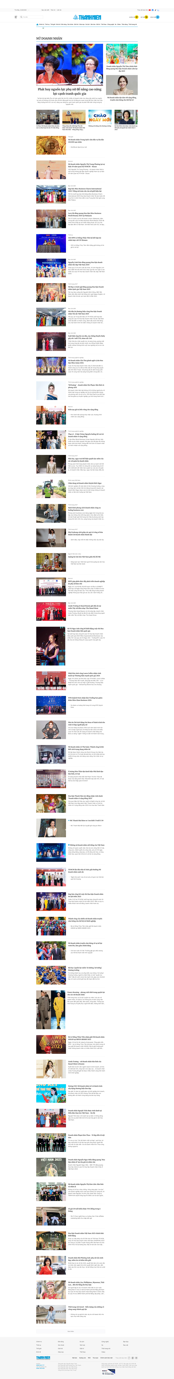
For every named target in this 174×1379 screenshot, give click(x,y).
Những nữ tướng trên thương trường (99, 126)
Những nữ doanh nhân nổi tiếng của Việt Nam (87, 845)
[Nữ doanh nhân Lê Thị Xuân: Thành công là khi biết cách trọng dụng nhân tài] (51, 754)
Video (119, 24)
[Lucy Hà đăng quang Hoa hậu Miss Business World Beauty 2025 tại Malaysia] (51, 219)
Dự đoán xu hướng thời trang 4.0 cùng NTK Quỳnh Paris (87, 706)
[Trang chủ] (37, 24)
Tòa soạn (95, 1358)
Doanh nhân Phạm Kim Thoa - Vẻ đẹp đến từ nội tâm (86, 1136)
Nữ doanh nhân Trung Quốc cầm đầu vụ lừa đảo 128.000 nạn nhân (86, 141)
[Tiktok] (155, 10)
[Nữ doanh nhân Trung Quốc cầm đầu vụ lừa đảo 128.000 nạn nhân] (51, 145)
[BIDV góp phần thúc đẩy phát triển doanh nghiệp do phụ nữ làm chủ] (51, 587)
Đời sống (64, 24)
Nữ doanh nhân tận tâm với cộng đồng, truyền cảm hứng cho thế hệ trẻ (121, 99)
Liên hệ (59, 10)
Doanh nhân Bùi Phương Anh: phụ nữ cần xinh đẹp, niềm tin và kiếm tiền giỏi (85, 1259)
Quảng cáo (82, 1358)
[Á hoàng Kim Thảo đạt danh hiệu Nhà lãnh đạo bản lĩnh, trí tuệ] (51, 779)
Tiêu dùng (125, 24)
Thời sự (47, 24)
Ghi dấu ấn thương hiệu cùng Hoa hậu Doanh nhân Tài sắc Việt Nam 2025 (85, 312)
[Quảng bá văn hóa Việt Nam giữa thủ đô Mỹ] (51, 562)
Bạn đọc (126, 1341)
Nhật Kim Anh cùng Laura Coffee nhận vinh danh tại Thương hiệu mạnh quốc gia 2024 (84, 674)
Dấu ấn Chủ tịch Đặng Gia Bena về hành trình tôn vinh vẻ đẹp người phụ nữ (86, 723)
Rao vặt (125, 1345)
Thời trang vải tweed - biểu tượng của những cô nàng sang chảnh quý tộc (86, 1308)
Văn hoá (82, 1345)
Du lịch (87, 24)
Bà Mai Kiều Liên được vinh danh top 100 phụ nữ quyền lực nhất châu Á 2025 (126, 127)
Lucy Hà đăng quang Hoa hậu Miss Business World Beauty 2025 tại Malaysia (84, 214)
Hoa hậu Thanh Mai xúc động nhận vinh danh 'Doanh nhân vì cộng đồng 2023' (85, 797)
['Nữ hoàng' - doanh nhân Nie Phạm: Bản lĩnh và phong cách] (51, 390)
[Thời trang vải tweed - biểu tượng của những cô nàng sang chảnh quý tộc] (51, 1314)
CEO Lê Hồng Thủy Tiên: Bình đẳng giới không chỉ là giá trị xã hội (87, 246)
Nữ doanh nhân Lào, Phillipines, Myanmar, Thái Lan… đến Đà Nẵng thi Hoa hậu (86, 1283)
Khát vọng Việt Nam (74, 480)
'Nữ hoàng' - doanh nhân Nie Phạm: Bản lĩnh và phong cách (86, 386)
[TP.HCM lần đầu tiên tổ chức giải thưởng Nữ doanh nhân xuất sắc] (51, 877)
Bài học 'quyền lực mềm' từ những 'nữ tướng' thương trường (85, 969)
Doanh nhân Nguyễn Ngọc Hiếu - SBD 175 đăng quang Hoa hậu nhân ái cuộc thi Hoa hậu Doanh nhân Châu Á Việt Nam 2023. (85, 1167)
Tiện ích (53, 10)
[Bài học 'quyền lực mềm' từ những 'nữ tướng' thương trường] (51, 975)
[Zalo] (158, 10)
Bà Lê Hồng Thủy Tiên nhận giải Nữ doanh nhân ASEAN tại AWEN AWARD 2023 (86, 927)
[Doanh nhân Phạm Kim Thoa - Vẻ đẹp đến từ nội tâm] (51, 1142)
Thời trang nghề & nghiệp (76, 357)
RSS (89, 1358)
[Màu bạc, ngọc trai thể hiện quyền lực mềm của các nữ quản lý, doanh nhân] (51, 464)
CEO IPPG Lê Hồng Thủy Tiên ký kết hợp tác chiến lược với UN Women (84, 239)
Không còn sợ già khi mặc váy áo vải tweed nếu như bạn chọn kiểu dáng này (87, 1315)
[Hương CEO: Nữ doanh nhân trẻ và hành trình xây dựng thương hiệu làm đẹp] (51, 1093)
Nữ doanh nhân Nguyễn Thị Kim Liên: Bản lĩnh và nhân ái (85, 1185)
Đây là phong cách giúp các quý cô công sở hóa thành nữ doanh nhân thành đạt (85, 533)
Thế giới (52, 24)
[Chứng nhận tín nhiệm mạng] (108, 1372)
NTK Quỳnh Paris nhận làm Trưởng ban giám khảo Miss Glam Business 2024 (85, 699)
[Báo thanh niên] (87, 17)
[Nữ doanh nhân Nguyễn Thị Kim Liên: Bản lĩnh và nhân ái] (51, 1191)
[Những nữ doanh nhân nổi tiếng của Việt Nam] (51, 852)
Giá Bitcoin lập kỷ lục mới (79, 147)
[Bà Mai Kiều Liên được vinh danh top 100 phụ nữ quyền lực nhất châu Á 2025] (126, 117)
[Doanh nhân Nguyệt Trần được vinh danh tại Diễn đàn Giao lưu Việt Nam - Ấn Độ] (51, 1118)
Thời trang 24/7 (73, 284)
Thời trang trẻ (133, 24)
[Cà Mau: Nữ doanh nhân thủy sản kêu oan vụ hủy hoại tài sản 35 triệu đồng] (47, 117)
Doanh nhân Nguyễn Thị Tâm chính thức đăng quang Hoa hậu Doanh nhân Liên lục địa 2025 (122, 68)
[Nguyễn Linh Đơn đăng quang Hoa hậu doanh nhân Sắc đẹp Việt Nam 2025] (51, 268)
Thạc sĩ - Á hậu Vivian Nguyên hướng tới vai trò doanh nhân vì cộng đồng (86, 435)
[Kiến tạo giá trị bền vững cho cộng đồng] (51, 415)
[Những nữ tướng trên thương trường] (100, 117)
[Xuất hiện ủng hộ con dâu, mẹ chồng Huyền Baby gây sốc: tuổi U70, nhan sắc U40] (51, 341)
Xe (115, 24)
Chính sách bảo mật (106, 1358)
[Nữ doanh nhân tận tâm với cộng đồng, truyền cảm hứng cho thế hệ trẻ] (122, 85)
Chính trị (41, 24)
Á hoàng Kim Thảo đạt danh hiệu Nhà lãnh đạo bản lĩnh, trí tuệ (85, 772)
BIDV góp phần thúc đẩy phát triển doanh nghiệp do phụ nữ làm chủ (86, 582)
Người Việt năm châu (74, 554)
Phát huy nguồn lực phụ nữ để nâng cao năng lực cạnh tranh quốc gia (70, 92)
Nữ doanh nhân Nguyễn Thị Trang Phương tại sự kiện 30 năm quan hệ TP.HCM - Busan (86, 165)
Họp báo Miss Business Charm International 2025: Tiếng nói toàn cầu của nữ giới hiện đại (85, 190)
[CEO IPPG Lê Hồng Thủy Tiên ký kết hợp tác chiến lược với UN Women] (51, 243)
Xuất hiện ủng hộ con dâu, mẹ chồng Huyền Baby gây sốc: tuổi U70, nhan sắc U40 (86, 337)
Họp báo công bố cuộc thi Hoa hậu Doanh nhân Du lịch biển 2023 (85, 895)
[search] (31, 17)
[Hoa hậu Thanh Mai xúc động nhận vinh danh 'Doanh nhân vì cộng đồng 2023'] (51, 803)
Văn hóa (92, 24)
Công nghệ (110, 24)
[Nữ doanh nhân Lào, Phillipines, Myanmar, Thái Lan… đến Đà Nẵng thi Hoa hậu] (51, 1289)
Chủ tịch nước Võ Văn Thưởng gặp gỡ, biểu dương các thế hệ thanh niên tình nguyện (87, 952)
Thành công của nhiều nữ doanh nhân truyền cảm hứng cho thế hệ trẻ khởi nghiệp (85, 920)
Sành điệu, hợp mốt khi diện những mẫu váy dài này (87, 540)
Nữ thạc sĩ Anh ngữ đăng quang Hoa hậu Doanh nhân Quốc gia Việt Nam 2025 (86, 288)
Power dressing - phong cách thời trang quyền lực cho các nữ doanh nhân (86, 993)
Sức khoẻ (61, 1345)
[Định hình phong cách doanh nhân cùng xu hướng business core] (51, 513)
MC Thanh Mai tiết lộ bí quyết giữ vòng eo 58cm (86, 825)
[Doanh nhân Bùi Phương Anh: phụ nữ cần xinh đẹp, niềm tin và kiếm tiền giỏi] (51, 1265)
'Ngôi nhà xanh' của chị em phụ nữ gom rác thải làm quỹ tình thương (87, 878)
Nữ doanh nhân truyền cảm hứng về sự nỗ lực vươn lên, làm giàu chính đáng (85, 944)
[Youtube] (150, 10)
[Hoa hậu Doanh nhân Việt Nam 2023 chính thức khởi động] (51, 1240)
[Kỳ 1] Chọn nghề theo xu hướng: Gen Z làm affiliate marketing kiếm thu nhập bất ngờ (87, 1217)
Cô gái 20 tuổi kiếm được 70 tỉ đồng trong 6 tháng (84, 1210)
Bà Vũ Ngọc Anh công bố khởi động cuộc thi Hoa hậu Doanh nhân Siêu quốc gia (85, 630)
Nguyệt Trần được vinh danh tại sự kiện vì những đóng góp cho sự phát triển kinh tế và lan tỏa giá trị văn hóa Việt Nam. (85, 1118)
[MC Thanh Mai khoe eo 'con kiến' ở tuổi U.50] (51, 828)
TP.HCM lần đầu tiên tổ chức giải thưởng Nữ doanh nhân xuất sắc (84, 871)
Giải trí (98, 24)
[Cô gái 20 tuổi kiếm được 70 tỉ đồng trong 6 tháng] (51, 1216)
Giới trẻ (76, 24)
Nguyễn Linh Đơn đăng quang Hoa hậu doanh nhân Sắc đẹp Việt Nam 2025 (85, 263)
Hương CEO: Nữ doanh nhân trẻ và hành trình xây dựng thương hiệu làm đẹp (85, 1087)
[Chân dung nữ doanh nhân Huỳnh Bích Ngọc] (51, 488)
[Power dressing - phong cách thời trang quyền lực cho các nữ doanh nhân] (50, 1009)
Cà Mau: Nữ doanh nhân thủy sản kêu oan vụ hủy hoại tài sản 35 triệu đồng (47, 127)
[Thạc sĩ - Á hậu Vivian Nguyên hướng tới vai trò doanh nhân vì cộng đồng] (51, 439)
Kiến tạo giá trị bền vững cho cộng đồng (83, 410)
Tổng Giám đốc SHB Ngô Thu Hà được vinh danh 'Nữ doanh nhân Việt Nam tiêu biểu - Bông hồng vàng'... (73, 127)
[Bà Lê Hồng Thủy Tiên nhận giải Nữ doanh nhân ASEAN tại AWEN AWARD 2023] (51, 1044)
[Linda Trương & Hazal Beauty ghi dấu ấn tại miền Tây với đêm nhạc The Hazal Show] (51, 611)
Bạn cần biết (45, 10)
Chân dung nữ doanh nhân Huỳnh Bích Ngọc (85, 483)
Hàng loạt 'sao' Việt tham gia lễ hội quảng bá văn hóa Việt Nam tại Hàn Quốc (88, 563)
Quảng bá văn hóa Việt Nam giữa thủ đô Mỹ (84, 557)
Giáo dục (82, 24)
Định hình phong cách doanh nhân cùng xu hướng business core (84, 509)
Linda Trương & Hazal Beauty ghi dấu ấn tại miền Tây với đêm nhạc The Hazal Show (84, 607)
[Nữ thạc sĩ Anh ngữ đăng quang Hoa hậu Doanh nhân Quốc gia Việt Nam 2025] (51, 292)
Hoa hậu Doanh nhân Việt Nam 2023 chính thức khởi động (86, 1234)
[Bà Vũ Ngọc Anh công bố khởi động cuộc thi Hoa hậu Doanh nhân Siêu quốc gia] (50, 646)
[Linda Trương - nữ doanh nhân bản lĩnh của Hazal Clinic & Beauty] (51, 1069)
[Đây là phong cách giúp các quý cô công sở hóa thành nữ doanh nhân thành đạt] (51, 538)
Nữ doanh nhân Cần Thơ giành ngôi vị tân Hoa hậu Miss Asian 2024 (85, 362)
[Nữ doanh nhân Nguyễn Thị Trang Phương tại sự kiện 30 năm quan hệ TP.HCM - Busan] (51, 169)
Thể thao (103, 24)
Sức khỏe (70, 24)
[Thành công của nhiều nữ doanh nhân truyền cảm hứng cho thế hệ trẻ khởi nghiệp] (51, 926)
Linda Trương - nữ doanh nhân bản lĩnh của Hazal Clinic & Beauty (84, 1063)
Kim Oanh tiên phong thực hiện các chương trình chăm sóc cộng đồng (86, 415)
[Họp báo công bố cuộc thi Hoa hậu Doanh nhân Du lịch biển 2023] (51, 901)
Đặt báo (74, 1358)
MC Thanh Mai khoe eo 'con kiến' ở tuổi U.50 (86, 821)
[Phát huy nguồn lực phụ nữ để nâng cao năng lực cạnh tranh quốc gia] (69, 65)
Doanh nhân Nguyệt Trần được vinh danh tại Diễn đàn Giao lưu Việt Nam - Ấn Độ (85, 1112)
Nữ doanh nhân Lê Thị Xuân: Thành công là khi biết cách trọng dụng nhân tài (86, 748)
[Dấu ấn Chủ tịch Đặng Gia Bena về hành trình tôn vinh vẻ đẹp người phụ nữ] (51, 729)
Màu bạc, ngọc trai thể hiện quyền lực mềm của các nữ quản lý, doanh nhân (85, 460)
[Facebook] (153, 10)
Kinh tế (58, 24)
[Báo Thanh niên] (43, 1358)
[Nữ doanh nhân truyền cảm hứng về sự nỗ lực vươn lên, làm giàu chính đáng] (51, 950)
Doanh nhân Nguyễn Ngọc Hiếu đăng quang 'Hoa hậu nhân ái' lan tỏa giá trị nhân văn (86, 1161)
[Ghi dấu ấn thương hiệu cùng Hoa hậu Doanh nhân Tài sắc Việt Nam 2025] (51, 317)
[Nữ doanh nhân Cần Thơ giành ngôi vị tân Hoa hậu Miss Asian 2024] (51, 366)
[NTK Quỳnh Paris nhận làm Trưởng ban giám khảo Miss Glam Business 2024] (51, 705)
